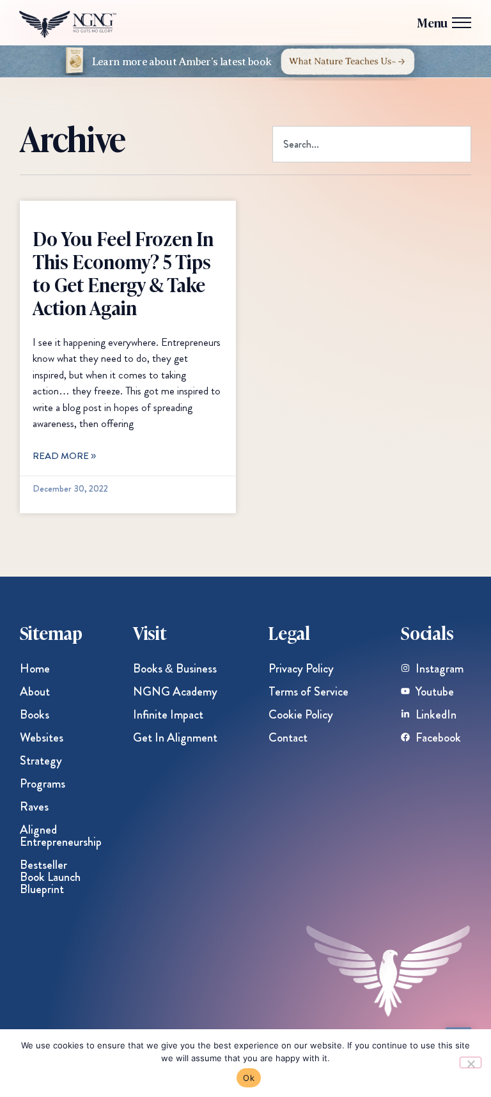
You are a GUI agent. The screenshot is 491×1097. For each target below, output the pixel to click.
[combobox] (371, 144)
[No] (470, 1062)
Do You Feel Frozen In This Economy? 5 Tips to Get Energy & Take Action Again (123, 272)
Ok (248, 1078)
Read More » (64, 456)
